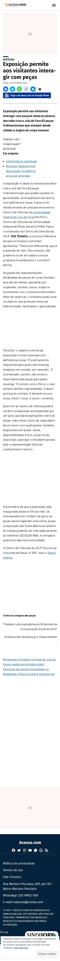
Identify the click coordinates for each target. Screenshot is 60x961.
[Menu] (54, 5)
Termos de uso (13, 870)
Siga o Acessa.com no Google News (29, 95)
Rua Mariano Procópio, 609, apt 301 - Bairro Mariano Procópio (28, 886)
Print (39, 89)
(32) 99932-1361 (28, 895)
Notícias (8, 59)
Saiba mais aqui (21, 948)
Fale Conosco (12, 877)
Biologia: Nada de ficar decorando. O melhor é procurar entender (21, 170)
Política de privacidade (19, 863)
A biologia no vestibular (21, 161)
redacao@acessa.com (28, 902)
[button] (5, 89)
